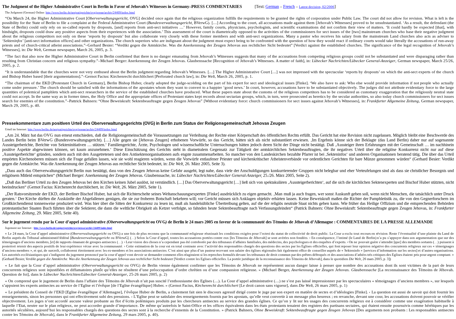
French (289, 6)
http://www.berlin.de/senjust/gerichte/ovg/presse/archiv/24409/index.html (90, 12)
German (272, 6)
